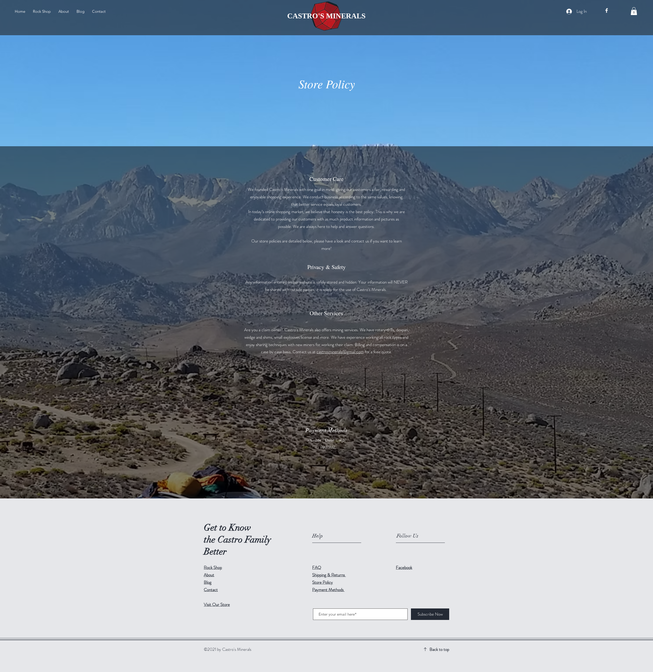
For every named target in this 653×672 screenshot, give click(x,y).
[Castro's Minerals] (607, 10)
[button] (634, 11)
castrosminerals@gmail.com (340, 352)
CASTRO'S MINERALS (326, 16)
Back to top (439, 649)
